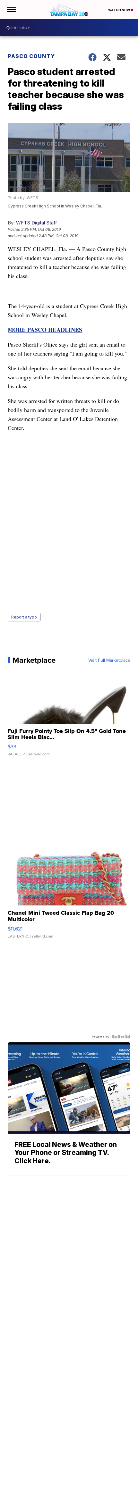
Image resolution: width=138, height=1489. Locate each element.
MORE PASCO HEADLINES (45, 329)
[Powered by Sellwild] (121, 1036)
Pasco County (31, 56)
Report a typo (24, 617)
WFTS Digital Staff (36, 223)
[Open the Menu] (11, 10)
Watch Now (119, 10)
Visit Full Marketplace (109, 660)
